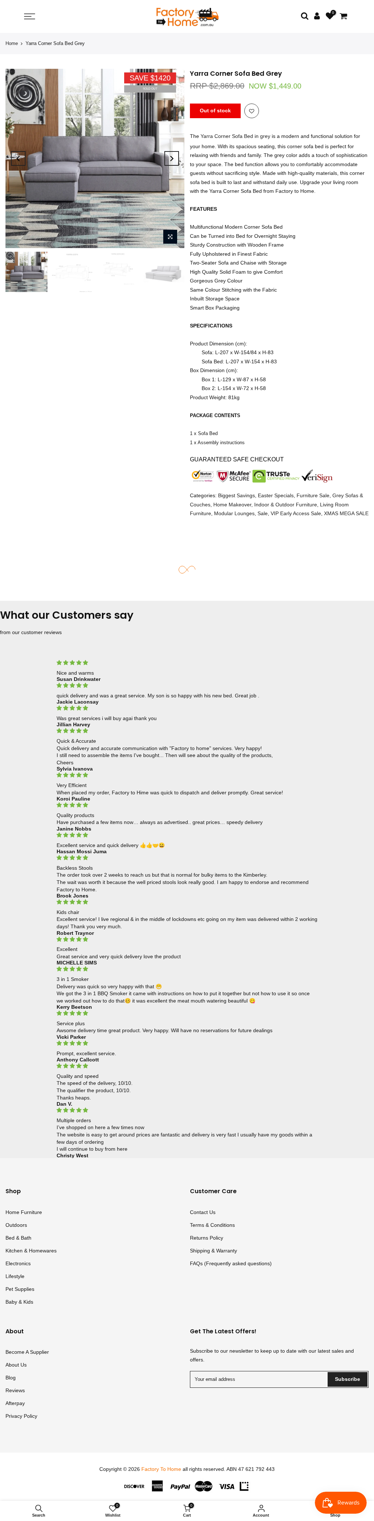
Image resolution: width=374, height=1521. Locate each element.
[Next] (171, 158)
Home (11, 43)
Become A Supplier (27, 1352)
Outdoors (16, 1225)
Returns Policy (206, 1238)
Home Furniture (23, 1212)
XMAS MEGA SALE (346, 514)
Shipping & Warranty (213, 1251)
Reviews (15, 1390)
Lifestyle (14, 1276)
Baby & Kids (19, 1302)
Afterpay (15, 1403)
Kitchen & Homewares (31, 1251)
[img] (187, 663)
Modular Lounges (234, 514)
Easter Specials (276, 496)
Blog (10, 1377)
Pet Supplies (19, 1289)
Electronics (18, 1263)
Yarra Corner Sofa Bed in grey (235, 136)
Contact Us (202, 1212)
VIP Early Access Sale (296, 514)
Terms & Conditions (212, 1225)
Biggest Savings (236, 496)
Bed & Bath (18, 1238)
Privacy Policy (21, 1416)
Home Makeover (232, 504)
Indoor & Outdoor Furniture (285, 504)
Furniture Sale (313, 496)
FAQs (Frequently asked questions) (231, 1263)
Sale (262, 514)
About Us (16, 1365)
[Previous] (18, 158)
